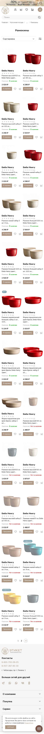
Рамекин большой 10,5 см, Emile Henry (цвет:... (33, 222)
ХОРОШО (10, 727)
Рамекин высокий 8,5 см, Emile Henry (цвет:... (11, 76)
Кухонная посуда (16, 22)
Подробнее (28, 723)
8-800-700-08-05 (10, 662)
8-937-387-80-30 (10, 666)
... (26, 22)
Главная (5, 22)
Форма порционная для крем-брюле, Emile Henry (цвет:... (32, 319)
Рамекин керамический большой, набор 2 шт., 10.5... (10, 319)
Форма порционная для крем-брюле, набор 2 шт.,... (32, 370)
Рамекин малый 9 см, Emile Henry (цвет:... (31, 125)
